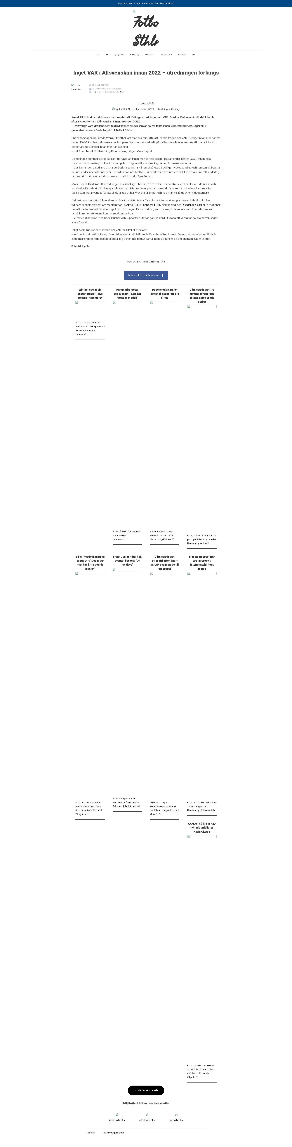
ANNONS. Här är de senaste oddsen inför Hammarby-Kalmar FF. (162, 535)
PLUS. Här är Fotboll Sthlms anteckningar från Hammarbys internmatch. (202, 806)
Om (98, 54)
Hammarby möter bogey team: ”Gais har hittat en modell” (127, 293)
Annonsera (149, 54)
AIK (107, 54)
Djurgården (119, 54)
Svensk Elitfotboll (151, 262)
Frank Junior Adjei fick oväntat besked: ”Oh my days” (127, 560)
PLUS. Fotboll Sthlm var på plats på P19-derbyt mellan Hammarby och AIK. (202, 539)
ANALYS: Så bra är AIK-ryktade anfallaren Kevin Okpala (202, 827)
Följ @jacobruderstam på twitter (108, 92)
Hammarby (134, 54)
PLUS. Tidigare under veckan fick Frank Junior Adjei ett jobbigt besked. (126, 802)
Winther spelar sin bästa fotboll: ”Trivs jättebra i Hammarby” (90, 293)
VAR (163, 262)
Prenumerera (166, 54)
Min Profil (182, 54)
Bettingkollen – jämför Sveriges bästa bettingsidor (146, 3)
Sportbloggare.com (113, 1132)
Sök (193, 54)
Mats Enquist (133, 262)
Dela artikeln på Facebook (144, 275)
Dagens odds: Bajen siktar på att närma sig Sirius (164, 293)
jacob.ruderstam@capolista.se (107, 89)
